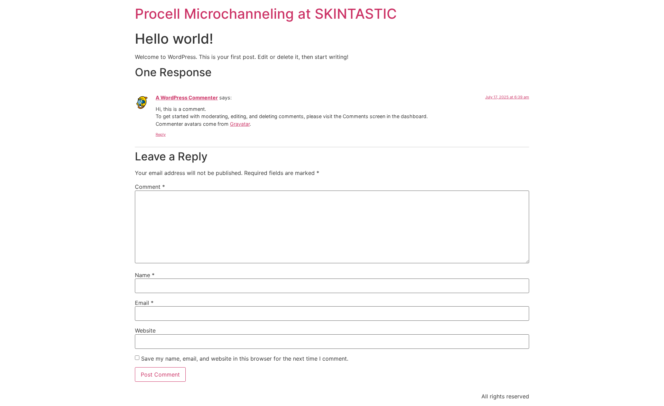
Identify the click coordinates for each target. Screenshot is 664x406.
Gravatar (240, 124)
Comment (150, 186)
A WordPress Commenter (187, 97)
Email (144, 303)
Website (145, 330)
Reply (161, 134)
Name (145, 275)
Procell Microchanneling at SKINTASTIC (266, 13)
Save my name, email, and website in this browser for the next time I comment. (244, 358)
